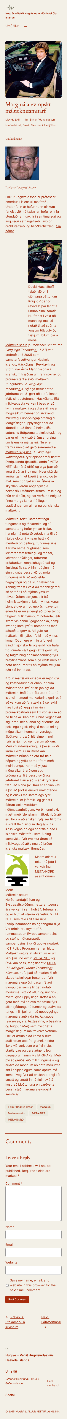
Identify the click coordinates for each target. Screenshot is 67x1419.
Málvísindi (37, 125)
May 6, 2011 (12, 119)
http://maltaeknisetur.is (38, 433)
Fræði (26, 125)
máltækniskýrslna (18, 452)
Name (9, 1227)
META (51, 963)
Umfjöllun (12, 26)
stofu (44, 394)
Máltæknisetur (16, 345)
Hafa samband (53, 1383)
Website (11, 1262)
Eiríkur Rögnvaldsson (42, 119)
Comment (14, 1183)
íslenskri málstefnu (19, 834)
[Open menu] (25, 26)
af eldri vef (14, 125)
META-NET (42, 958)
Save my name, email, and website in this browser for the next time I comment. (33, 1285)
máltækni (45, 1106)
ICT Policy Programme (23, 948)
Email (9, 1245)
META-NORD (44, 871)
